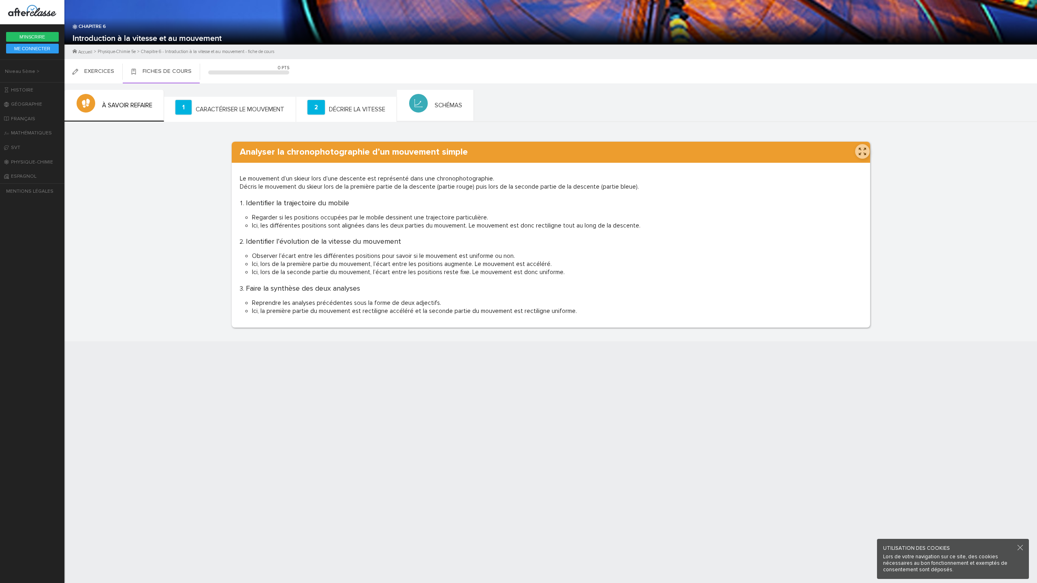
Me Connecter (32, 48)
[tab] (114, 105)
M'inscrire (32, 36)
